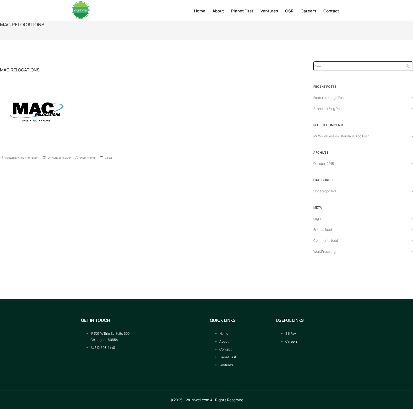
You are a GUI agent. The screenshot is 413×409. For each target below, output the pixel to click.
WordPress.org (324, 251)
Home (199, 11)
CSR (289, 11)
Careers (308, 11)
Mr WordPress (323, 136)
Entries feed (322, 229)
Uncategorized (324, 191)
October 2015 (323, 163)
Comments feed (325, 240)
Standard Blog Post (328, 108)
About (218, 11)
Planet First (242, 11)
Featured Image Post (329, 97)
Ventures (269, 11)
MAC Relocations (20, 70)
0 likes (109, 157)
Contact (331, 11)
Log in (317, 218)
